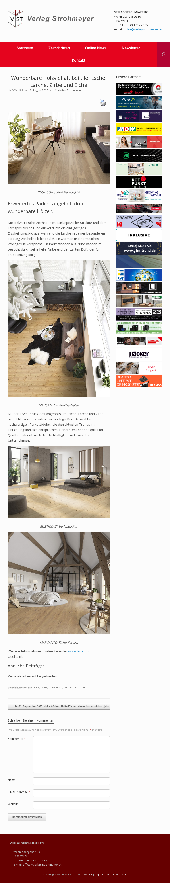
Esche (44, 687)
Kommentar (17, 739)
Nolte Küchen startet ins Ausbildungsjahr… (88, 706)
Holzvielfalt (55, 687)
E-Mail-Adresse (19, 792)
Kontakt (78, 60)
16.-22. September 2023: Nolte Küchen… (36, 706)
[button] (163, 54)
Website (13, 804)
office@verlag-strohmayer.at (143, 29)
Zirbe (81, 687)
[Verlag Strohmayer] (52, 19)
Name (13, 780)
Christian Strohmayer (68, 90)
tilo (75, 687)
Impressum (102, 874)
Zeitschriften (59, 47)
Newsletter (131, 47)
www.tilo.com (78, 651)
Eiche (36, 687)
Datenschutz (119, 874)
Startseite (25, 47)
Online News (95, 47)
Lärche (68, 687)
